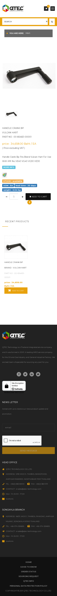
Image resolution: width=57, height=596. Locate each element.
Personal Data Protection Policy (28, 586)
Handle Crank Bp (13, 262)
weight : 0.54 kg (12, 190)
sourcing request (29, 576)
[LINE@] (38, 374)
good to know (28, 567)
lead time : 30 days (25, 185)
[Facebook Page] (19, 374)
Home (29, 562)
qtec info (28, 581)
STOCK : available (12, 181)
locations (9, 499)
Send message (28, 450)
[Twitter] (25, 374)
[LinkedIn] (32, 374)
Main (27, 33)
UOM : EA (8, 185)
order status (28, 571)
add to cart (39, 196)
